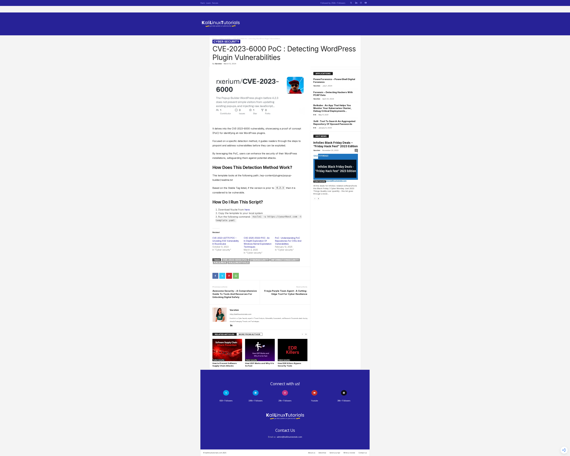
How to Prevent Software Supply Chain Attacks (224, 364)
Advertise (322, 453)
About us (311, 453)
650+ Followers (226, 401)
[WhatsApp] (236, 276)
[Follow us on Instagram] (361, 3)
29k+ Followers (285, 401)
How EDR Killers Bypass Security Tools (289, 364)
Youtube (314, 401)
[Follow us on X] (351, 3)
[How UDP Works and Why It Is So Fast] (260, 350)
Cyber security (225, 38)
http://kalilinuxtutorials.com (240, 314)
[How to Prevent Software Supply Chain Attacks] (227, 350)
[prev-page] (302, 334)
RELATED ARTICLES (224, 334)
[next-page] (305, 334)
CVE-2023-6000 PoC (235, 259)
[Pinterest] (229, 276)
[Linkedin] (231, 325)
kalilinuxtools (239, 262)
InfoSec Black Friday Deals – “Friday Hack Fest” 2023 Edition (335, 144)
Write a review (349, 453)
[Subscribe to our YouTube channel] (366, 3)
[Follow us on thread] (344, 393)
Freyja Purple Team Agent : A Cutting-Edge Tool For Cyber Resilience (285, 292)
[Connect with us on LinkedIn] (356, 3)
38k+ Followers (343, 401)
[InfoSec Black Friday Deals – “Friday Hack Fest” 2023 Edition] (335, 168)
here (247, 209)
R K (314, 115)
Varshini (218, 64)
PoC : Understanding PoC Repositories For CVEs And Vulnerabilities (288, 241)
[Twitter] (222, 276)
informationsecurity (285, 259)
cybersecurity (259, 259)
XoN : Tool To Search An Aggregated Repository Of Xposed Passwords (334, 122)
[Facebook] (215, 276)
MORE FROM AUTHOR (249, 334)
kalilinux (220, 262)
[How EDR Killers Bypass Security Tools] (292, 350)
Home (214, 38)
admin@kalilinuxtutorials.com (289, 437)
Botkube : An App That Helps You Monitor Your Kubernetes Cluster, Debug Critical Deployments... (332, 108)
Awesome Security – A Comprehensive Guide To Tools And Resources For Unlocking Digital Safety (234, 294)
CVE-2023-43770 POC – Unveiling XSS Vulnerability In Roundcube (225, 241)
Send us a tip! (335, 453)
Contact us (362, 453)
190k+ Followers (255, 401)
